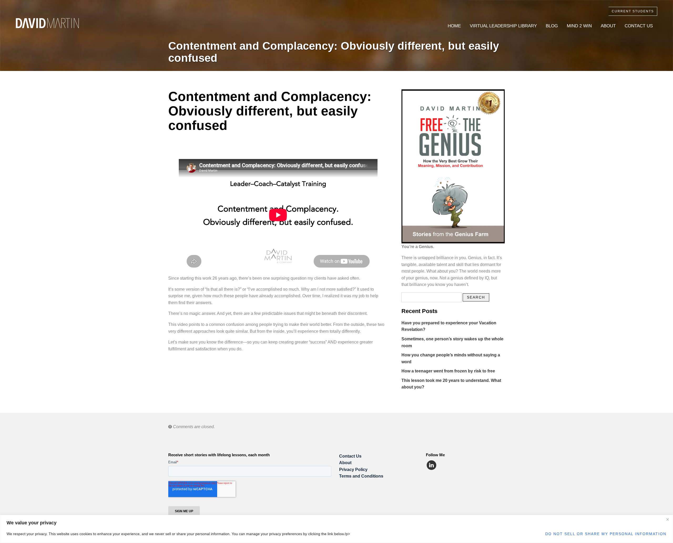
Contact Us (639, 25)
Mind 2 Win (579, 25)
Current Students (633, 11)
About (608, 25)
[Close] (667, 519)
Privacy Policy (353, 469)
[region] (336, 529)
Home (454, 25)
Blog (552, 25)
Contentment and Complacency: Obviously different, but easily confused (333, 52)
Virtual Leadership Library (503, 25)
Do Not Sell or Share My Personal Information (605, 534)
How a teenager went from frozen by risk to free (448, 371)
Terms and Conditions (361, 476)
